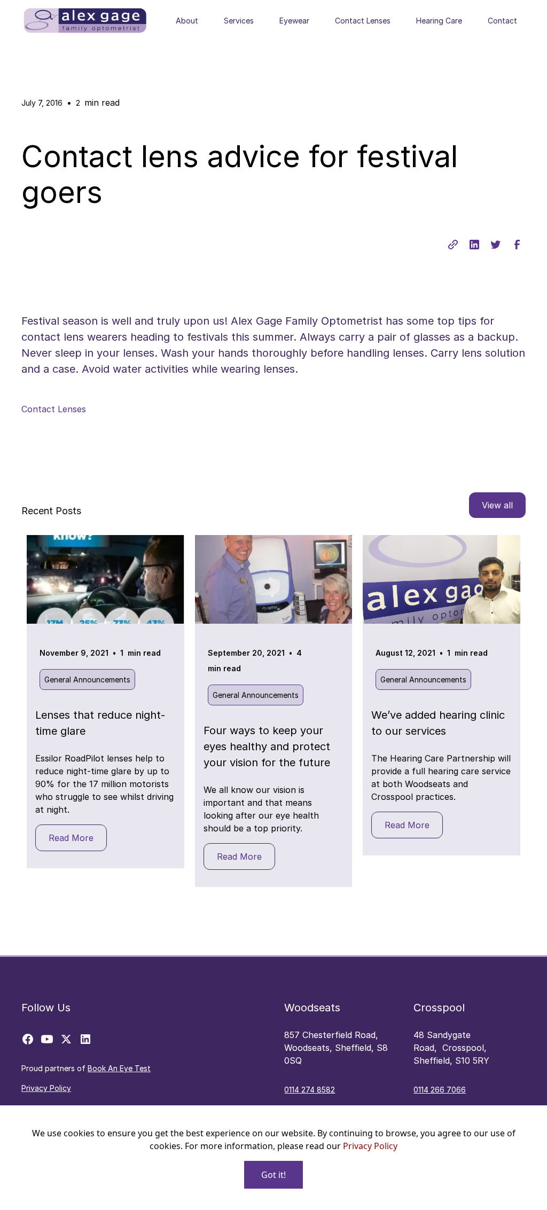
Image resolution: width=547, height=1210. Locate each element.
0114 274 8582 (309, 1089)
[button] (187, 20)
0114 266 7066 (439, 1089)
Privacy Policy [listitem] (46, 1088)
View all (497, 505)
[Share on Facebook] (517, 244)
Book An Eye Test (119, 1068)
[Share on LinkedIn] (474, 244)
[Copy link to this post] (453, 244)
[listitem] (27, 1039)
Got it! (273, 1175)
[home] (85, 20)
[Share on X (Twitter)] (495, 244)
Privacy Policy (370, 1146)
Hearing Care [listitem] (439, 20)
